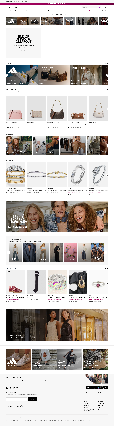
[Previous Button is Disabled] (6, 145)
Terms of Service (87, 405)
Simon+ (98, 10)
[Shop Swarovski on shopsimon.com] (70, 252)
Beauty (50, 10)
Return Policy (86, 399)
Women (23, 10)
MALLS (17, 1)
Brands (12, 10)
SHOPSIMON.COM (9, 1)
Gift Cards (100, 407)
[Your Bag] (107, 7)
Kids (41, 10)
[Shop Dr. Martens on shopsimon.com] (97, 252)
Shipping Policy (87, 397)
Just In (7, 10)
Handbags (36, 10)
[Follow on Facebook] (10, 388)
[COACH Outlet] (34, 24)
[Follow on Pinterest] (14, 388)
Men (27, 10)
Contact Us (86, 394)
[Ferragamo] (57, 24)
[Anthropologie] (92, 24)
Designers (17, 10)
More (54, 10)
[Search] (91, 7)
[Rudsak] (104, 24)
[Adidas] (11, 24)
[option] (15, 112)
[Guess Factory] (46, 24)
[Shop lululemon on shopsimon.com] (56, 252)
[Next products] (108, 109)
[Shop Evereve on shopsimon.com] (84, 252)
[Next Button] (107, 21)
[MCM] (69, 24)
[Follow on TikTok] (17, 388)
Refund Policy (86, 401)
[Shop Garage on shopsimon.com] (42, 252)
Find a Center (105, 10)
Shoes (31, 10)
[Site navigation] (6, 7)
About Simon (101, 403)
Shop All (106, 89)
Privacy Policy (86, 403)
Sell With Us (100, 409)
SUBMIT (32, 399)
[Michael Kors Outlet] (23, 24)
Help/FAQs (86, 392)
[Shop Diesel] (15, 252)
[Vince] (81, 24)
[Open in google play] (102, 388)
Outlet (93, 10)
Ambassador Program (102, 397)
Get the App (100, 399)
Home (45, 10)
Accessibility (86, 407)
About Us (100, 392)
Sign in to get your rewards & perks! (56, 14)
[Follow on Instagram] (7, 388)
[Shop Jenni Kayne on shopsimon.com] (29, 252)
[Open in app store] (91, 388)
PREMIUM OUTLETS (25, 1)
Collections (100, 401)
